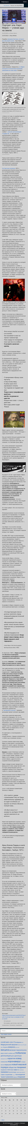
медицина (7, 1064)
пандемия (21, 1067)
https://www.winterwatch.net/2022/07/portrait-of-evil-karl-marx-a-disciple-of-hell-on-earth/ (14, 1017)
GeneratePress (14, 1124)
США (2, 1047)
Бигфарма (18, 1042)
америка (11, 1047)
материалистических (10, 710)
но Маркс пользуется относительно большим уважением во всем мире (13, 68)
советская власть (20, 1072)
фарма (15, 1077)
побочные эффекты (13, 1069)
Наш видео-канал (6, 1034)
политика (22, 1069)
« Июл (2, 1120)
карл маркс (20, 1023)
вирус (2, 1053)
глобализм (20, 1053)
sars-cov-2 (10, 1042)
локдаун (23, 1061)
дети (12, 1056)
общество (13, 1067)
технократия (20, 1074)
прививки (5, 1072)
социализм (19, 1025)
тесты (14, 1074)
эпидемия (21, 1077)
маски (2, 1064)
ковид (18, 1058)
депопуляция (6, 1056)
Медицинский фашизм (9, 1044)
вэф (14, 1053)
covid (3, 1042)
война (10, 1053)
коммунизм (5, 1025)
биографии (7, 1023)
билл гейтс (17, 1047)
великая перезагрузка (17, 1050)
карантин (11, 1058)
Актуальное (6, 5)
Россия (24, 1044)
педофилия (4, 1069)
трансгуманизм (7, 1077)
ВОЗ (22, 1042)
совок (3, 1074)
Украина (5, 1047)
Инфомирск (5, 2)
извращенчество (4, 1058)
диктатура (14, 1023)
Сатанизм (12, 1025)
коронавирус (14, 1061)
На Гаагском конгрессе (8, 168)
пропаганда (12, 1072)
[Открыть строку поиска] (19, 2)
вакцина (5, 1050)
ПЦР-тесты (20, 1044)
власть (6, 1053)
